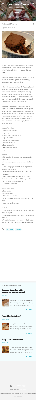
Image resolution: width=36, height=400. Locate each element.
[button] (33, 24)
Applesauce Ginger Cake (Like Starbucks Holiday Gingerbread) (13, 291)
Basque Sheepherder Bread (11, 316)
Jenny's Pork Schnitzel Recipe (12, 339)
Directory (20, 17)
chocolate (9, 229)
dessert (18, 229)
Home (10, 17)
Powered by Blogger (19, 386)
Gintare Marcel (22, 389)
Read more (30, 310)
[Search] (33, 4)
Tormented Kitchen (18, 4)
